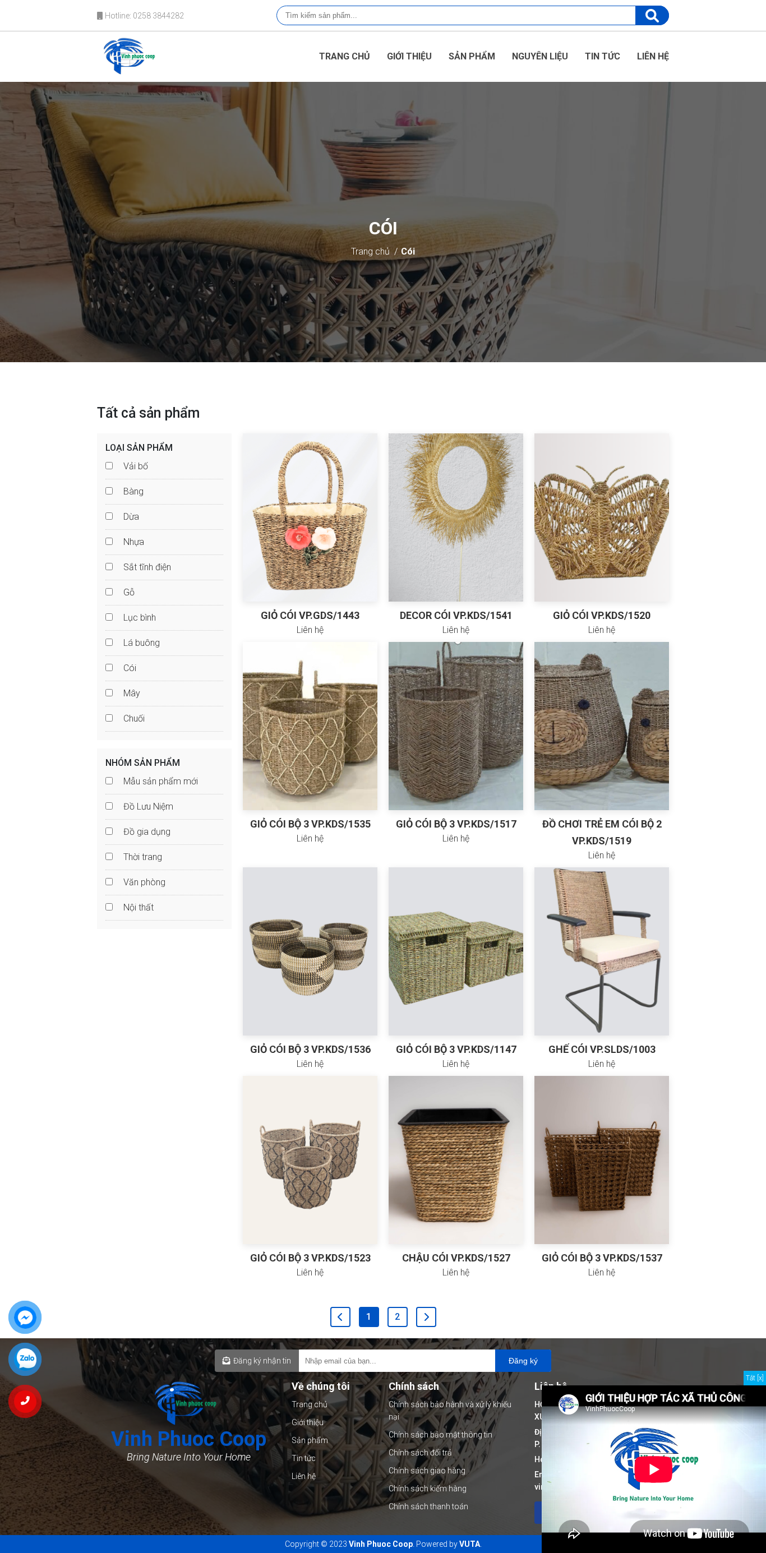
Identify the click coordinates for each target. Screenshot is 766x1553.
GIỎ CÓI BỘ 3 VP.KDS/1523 (310, 1258)
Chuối (134, 718)
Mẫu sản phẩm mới (160, 781)
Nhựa (133, 542)
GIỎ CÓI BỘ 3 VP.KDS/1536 (310, 1049)
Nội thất (138, 907)
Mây (131, 693)
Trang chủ (344, 56)
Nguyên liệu (540, 56)
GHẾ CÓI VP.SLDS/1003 (602, 1049)
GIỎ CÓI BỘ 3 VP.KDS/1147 (456, 1049)
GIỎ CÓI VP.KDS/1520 (601, 615)
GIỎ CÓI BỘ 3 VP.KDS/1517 (456, 824)
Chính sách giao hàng (427, 1470)
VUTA (469, 1544)
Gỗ (129, 592)
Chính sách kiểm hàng (428, 1488)
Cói (408, 251)
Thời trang (142, 857)
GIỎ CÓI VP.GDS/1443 (310, 615)
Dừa (131, 516)
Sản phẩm (472, 56)
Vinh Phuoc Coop (381, 1544)
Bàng (133, 491)
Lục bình (139, 617)
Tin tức (602, 56)
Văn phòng (144, 882)
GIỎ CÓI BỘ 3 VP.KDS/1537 (602, 1258)
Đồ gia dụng (146, 831)
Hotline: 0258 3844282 (143, 15)
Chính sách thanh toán (428, 1506)
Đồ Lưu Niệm (148, 806)
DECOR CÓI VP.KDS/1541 (456, 615)
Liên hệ (653, 56)
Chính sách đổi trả (420, 1452)
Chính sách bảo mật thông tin (440, 1434)
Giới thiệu (409, 56)
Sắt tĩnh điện (147, 567)
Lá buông (141, 642)
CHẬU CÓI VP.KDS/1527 (456, 1258)
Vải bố (135, 466)
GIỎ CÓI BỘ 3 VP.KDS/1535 (310, 824)
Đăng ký (523, 1360)
